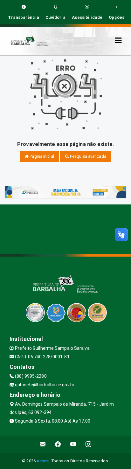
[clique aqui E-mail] (42, 444)
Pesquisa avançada (87, 156)
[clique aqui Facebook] (58, 444)
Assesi (43, 461)
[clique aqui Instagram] (88, 444)
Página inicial (41, 156)
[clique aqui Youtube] (73, 444)
